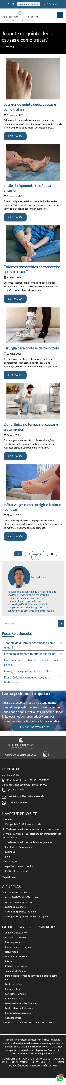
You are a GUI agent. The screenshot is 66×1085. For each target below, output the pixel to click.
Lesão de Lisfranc (14, 984)
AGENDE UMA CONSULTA (28, 4)
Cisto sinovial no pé (15, 993)
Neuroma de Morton (16, 956)
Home (8, 819)
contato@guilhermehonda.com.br (27, 796)
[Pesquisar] (61, 623)
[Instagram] (13, 4)
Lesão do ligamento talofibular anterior (29, 653)
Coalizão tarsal (13, 1017)
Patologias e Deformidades (19, 846)
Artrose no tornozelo (16, 937)
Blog (7, 856)
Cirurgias (10, 851)
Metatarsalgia (12, 988)
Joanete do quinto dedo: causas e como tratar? (29, 645)
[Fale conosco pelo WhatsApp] (60, 1078)
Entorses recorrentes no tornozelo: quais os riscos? (33, 662)
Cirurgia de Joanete (15, 906)
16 (52, 553)
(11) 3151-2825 (52, 4)
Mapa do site (9, 877)
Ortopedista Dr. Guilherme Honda (23, 824)
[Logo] (20, 743)
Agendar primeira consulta (19, 866)
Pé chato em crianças (16, 966)
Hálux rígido (11, 951)
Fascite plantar (13, 942)
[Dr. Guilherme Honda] (20, 15)
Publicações (11, 861)
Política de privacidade (17, 870)
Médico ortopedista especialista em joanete (29, 842)
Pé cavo (9, 961)
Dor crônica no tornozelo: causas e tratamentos (26, 679)
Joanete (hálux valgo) (16, 932)
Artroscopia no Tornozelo (18, 901)
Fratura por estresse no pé (19, 946)
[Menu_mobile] (60, 15)
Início (5, 46)
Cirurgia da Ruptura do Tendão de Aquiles (27, 916)
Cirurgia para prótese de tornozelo (31, 348)
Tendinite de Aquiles (15, 970)
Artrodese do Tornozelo (17, 892)
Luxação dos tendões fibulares (21, 1003)
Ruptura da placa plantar (18, 1012)
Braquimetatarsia (14, 998)
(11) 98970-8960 (17, 802)
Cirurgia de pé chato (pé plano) (21, 911)
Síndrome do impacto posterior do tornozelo (28, 1022)
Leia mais (14, 136)
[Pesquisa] (8, 4)
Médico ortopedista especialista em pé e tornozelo (32, 828)
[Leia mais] (33, 78)
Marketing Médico (40, 1065)
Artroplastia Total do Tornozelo (21, 897)
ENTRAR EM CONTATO (33, 727)
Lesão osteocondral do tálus (20, 1008)
